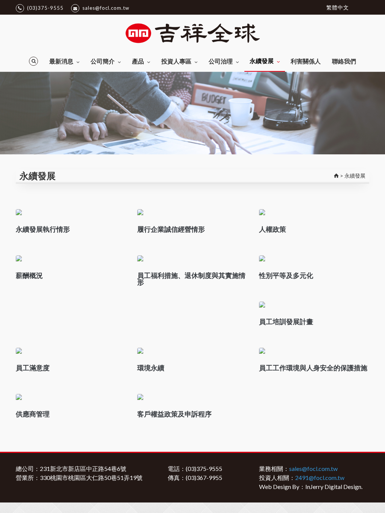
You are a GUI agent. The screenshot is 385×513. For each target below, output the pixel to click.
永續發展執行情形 (43, 229)
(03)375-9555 (45, 8)
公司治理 (221, 61)
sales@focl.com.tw (105, 8)
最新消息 (61, 61)
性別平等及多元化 (286, 275)
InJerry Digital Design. (333, 486)
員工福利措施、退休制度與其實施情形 (191, 278)
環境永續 (150, 368)
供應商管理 (33, 414)
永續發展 (262, 60)
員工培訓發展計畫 (286, 321)
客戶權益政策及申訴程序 (174, 414)
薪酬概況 (29, 275)
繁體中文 (337, 7)
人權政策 (272, 229)
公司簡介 (103, 61)
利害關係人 (306, 61)
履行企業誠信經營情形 (171, 229)
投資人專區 (176, 61)
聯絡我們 (344, 61)
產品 (138, 61)
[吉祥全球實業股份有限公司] (192, 33)
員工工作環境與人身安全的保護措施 (313, 368)
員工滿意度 (33, 368)
